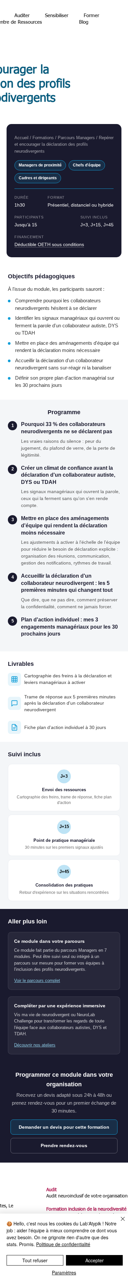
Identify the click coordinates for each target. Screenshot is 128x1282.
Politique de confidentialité (63, 1244)
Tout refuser (35, 1260)
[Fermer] (119, 1223)
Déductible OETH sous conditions (49, 244)
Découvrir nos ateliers (34, 1045)
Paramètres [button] (64, 1272)
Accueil (21, 137)
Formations (43, 137)
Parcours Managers (76, 137)
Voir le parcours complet (37, 980)
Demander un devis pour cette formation (64, 1127)
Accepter (94, 1260)
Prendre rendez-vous (64, 1145)
